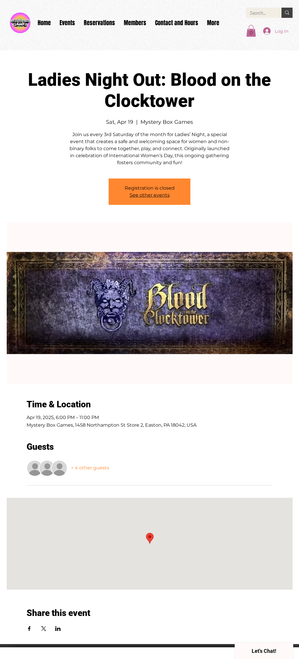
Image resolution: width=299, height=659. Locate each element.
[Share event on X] (43, 628)
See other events (150, 195)
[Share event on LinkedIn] (58, 628)
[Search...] (287, 13)
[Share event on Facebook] (29, 628)
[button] (251, 31)
